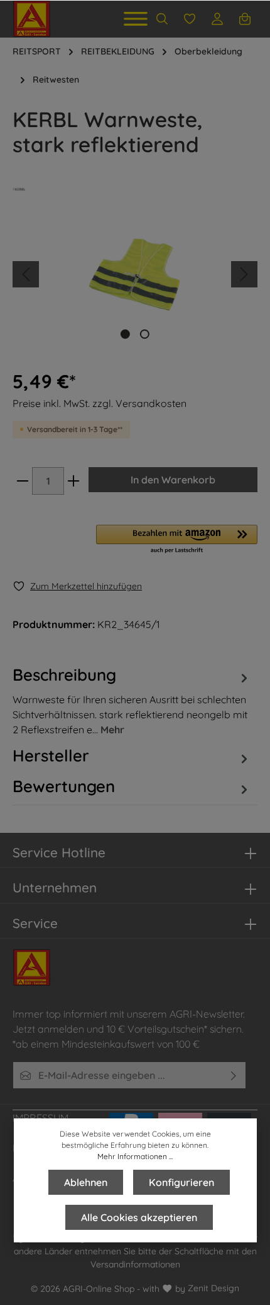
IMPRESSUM (40, 1118)
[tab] (132, 699)
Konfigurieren (181, 1182)
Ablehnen (85, 1182)
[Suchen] (162, 18)
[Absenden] (234, 1075)
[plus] (73, 481)
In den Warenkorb (173, 479)
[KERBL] (135, 189)
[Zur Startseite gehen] (32, 19)
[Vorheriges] (26, 274)
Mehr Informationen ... (135, 1156)
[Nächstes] (244, 274)
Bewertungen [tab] (64, 786)
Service (35, 923)
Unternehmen (55, 887)
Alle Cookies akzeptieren (139, 1217)
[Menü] (135, 18)
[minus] (23, 481)
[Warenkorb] (244, 18)
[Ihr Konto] (217, 18)
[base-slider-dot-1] (125, 334)
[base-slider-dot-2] (144, 334)
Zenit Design (213, 1288)
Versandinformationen (135, 1264)
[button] (176, 540)
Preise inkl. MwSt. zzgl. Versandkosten (99, 403)
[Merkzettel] (189, 18)
